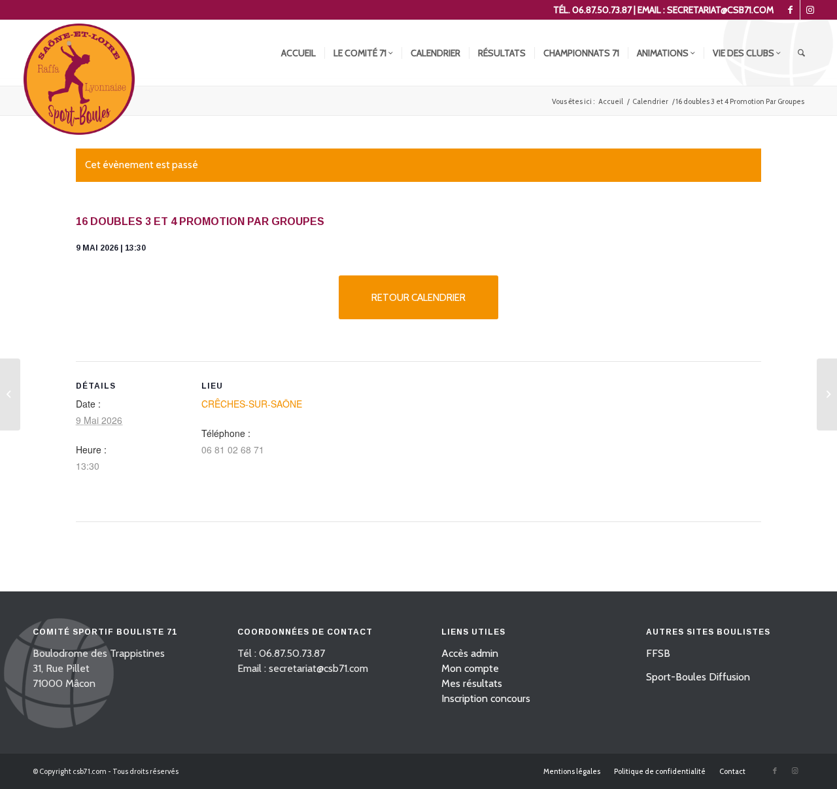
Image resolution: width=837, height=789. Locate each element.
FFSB (658, 653)
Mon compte (470, 668)
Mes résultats (471, 683)
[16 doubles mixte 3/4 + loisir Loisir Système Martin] (10, 394)
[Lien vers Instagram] (810, 10)
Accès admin (469, 653)
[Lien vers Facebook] (790, 10)
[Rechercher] (801, 53)
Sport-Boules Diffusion (698, 677)
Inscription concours (485, 698)
